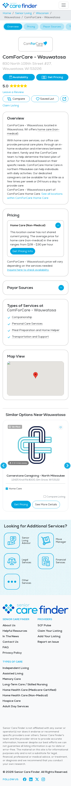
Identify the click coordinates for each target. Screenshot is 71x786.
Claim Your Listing (50, 631)
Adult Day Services (16, 706)
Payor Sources (52, 26)
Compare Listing (56, 496)
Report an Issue (48, 642)
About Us (9, 625)
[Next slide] (67, 466)
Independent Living (16, 668)
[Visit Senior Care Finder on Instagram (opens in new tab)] (43, 779)
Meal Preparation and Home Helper (35, 330)
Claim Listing (11, 105)
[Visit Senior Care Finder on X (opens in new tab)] (37, 779)
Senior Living (23, 13)
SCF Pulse (44, 625)
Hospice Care (12, 701)
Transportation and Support (30, 336)
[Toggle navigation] (63, 5)
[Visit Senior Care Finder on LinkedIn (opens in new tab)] (31, 779)
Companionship (22, 317)
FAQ (6, 647)
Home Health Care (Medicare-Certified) (29, 690)
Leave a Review (13, 92)
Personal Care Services (27, 323)
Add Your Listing (49, 636)
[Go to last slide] (4, 466)
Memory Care (12, 679)
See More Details (46, 504)
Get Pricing (55, 77)
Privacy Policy (12, 652)
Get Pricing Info (22, 251)
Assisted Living (13, 673)
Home (7, 13)
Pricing (31, 26)
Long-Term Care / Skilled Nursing (25, 684)
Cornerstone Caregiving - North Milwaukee (36, 475)
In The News (11, 636)
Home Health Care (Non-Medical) (25, 695)
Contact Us (10, 642)
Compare (18, 99)
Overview (13, 26)
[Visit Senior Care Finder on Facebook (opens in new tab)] (24, 779)
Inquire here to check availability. (28, 270)
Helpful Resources (15, 631)
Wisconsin (42, 13)
